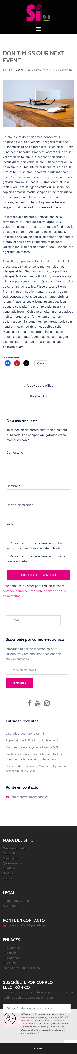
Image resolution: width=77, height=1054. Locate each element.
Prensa (7, 878)
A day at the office (40, 385)
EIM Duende (11, 958)
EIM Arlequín (12, 948)
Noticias (8, 873)
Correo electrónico (21, 505)
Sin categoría (63, 70)
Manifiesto (10, 858)
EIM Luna (9, 963)
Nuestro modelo (14, 848)
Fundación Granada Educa (21, 968)
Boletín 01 (37, 396)
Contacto (9, 853)
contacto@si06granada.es (29, 797)
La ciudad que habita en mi (25, 733)
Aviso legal (10, 906)
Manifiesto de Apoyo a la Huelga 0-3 (32, 747)
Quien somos (12, 863)
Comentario (16, 452)
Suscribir (19, 683)
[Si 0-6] (38, 13)
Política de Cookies (16, 900)
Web (10, 524)
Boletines (9, 868)
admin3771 (16, 70)
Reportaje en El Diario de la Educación (33, 740)
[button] (38, 1048)
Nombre (13, 486)
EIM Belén (10, 953)
